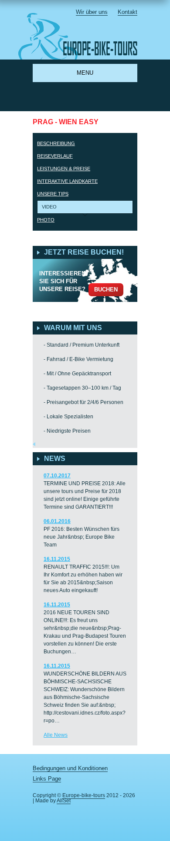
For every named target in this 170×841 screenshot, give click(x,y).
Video (49, 206)
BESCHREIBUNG (56, 143)
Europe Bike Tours (83, 36)
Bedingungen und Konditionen (70, 768)
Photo (45, 219)
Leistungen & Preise (63, 168)
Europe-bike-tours (83, 795)
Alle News (56, 735)
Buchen (106, 289)
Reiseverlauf (55, 156)
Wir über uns (92, 12)
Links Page (47, 778)
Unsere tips (52, 193)
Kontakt (127, 12)
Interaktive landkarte (67, 181)
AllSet (64, 801)
